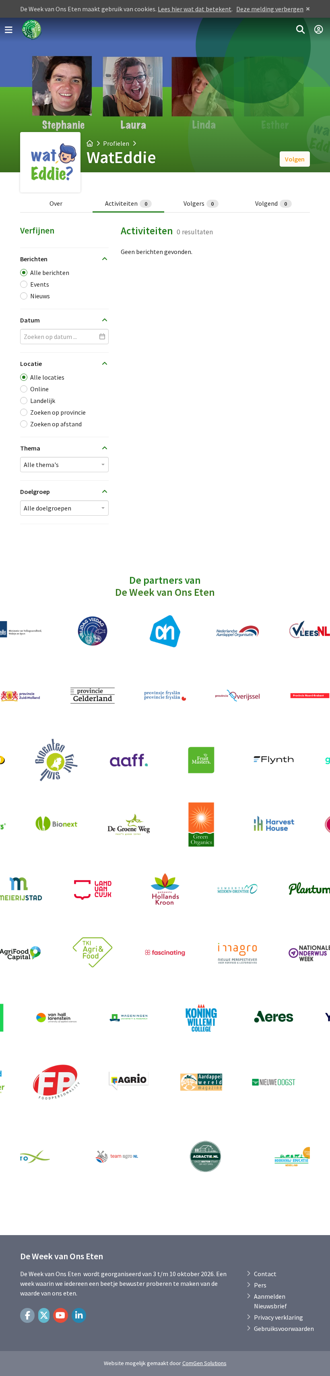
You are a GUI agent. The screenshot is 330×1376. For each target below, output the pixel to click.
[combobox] (64, 464)
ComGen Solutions (204, 1363)
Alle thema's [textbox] (41, 465)
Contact (265, 1274)
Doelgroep (35, 492)
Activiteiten (126, 203)
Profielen (116, 143)
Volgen (295, 159)
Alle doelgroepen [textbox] (47, 508)
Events (39, 284)
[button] (300, 30)
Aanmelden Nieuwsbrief (270, 1301)
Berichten (33, 259)
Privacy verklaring (278, 1317)
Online (39, 389)
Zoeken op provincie (58, 412)
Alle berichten (49, 273)
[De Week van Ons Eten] (32, 30)
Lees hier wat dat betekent (194, 9)
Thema (30, 448)
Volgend (271, 203)
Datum (30, 320)
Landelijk (42, 401)
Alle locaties (47, 377)
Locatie (31, 363)
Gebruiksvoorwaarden (284, 1328)
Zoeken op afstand (56, 424)
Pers (260, 1285)
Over (56, 203)
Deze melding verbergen (269, 9)
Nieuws (40, 296)
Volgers (199, 203)
